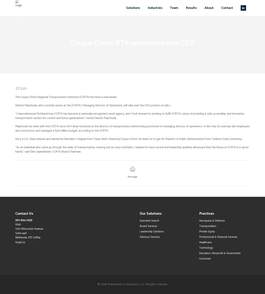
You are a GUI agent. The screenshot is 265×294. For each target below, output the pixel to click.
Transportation (207, 226)
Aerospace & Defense (212, 220)
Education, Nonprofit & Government (219, 253)
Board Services (148, 226)
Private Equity (207, 231)
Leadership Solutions (152, 231)
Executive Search (149, 220)
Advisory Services (150, 237)
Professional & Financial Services (218, 237)
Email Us (20, 242)
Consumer (205, 258)
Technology (206, 248)
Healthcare (205, 242)
